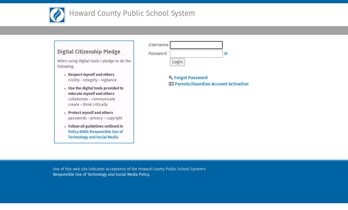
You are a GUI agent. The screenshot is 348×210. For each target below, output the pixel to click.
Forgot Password (191, 78)
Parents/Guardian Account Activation (211, 84)
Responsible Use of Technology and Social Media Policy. (101, 175)
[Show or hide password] (226, 53)
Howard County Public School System (132, 13)
